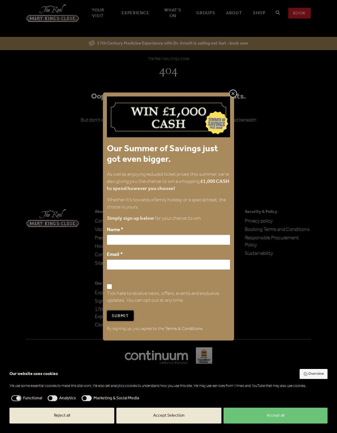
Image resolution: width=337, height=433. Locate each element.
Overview (316, 373)
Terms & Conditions (183, 328)
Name (115, 230)
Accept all (275, 415)
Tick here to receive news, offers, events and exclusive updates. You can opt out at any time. (163, 297)
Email (115, 254)
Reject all (62, 415)
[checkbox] (25, 398)
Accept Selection (169, 415)
